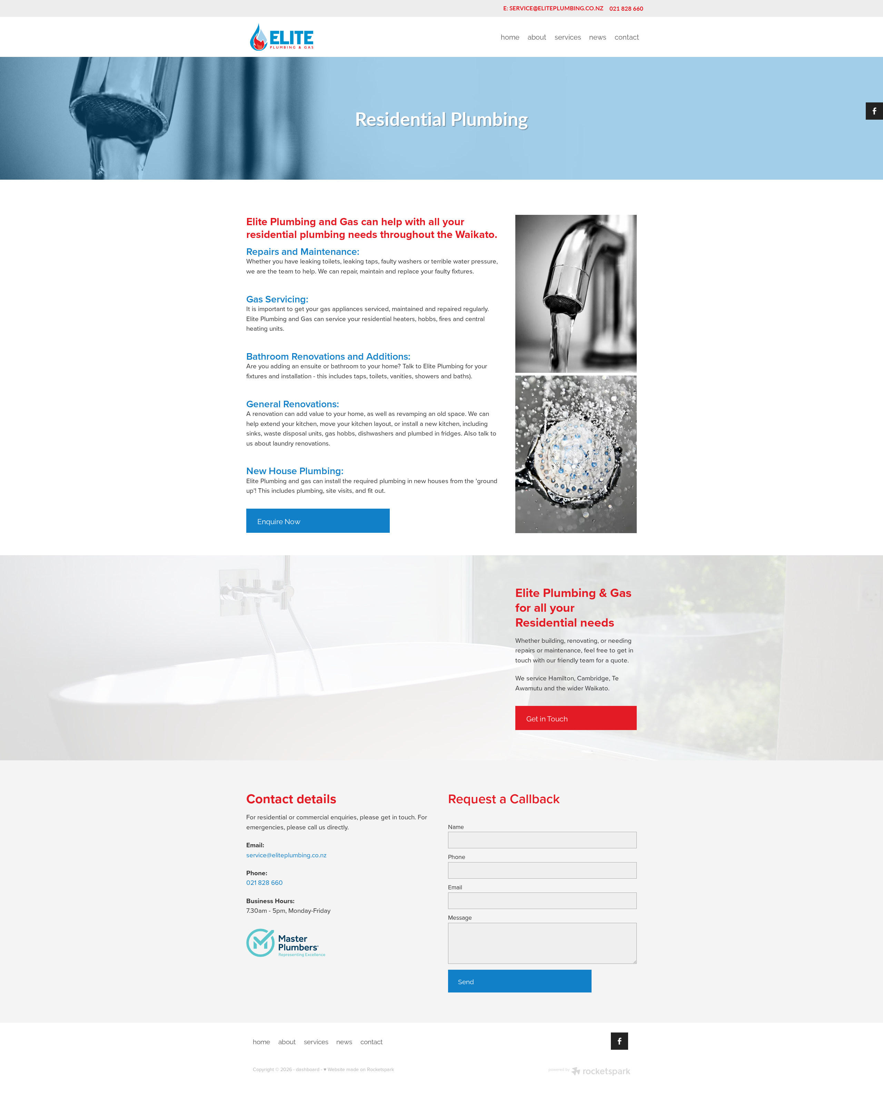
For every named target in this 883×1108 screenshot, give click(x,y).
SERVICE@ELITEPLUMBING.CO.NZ (556, 8)
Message (460, 918)
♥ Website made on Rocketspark (359, 1069)
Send (466, 981)
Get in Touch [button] (547, 718)
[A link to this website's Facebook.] (874, 111)
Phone (456, 857)
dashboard (307, 1069)
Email (455, 887)
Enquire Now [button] (278, 521)
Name (456, 827)
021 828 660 (264, 882)
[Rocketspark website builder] (589, 1072)
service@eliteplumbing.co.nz (286, 854)
